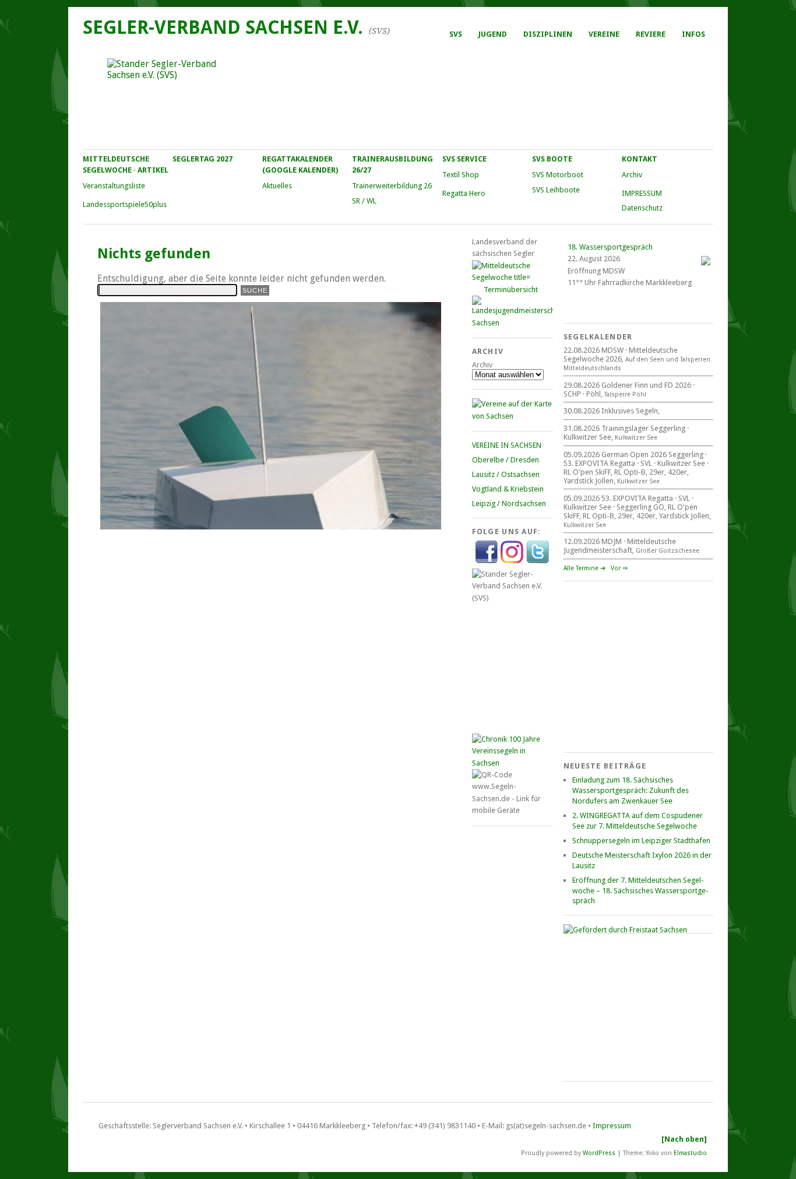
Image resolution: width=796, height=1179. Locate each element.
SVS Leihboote (556, 189)
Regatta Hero (463, 193)
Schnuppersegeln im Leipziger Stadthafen (641, 840)
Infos (693, 34)
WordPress (599, 1152)
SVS (455, 34)
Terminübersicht (511, 289)
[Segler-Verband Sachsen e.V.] (397, 96)
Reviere (650, 34)
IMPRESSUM (642, 193)
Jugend (492, 34)
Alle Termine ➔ (584, 568)
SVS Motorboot (557, 174)
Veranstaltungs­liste (114, 185)
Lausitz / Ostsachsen (506, 474)
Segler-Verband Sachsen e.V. (223, 27)
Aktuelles (277, 185)
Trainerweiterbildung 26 (392, 185)
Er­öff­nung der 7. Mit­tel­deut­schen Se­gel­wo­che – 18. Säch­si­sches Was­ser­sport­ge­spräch (640, 891)
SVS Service (464, 159)
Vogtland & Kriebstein (508, 489)
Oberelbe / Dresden (505, 459)
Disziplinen (547, 34)
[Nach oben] (684, 1139)
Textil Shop (460, 174)
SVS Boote (552, 159)
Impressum (612, 1125)
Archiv (632, 174)
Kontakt (639, 159)
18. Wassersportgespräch (610, 247)
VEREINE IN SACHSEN (506, 445)
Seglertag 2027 (202, 159)
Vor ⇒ (619, 568)
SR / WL (364, 200)
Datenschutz (642, 207)
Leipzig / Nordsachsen (509, 503)
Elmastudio (690, 1152)
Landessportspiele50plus (125, 204)
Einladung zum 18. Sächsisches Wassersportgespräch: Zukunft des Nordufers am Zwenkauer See (630, 790)
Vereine (604, 34)
